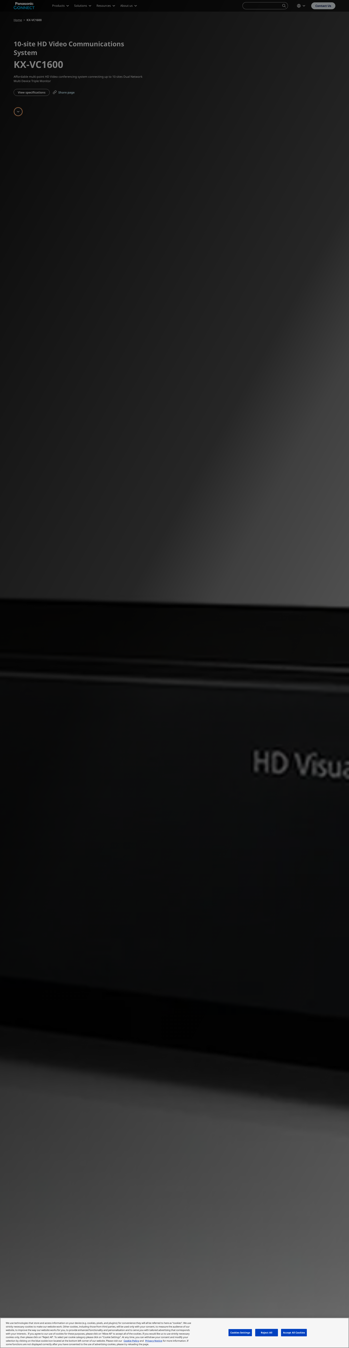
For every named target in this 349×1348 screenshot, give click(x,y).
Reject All (266, 1332)
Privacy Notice (153, 1340)
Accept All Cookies (294, 1332)
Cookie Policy (131, 1340)
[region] (174, 1333)
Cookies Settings (240, 1332)
